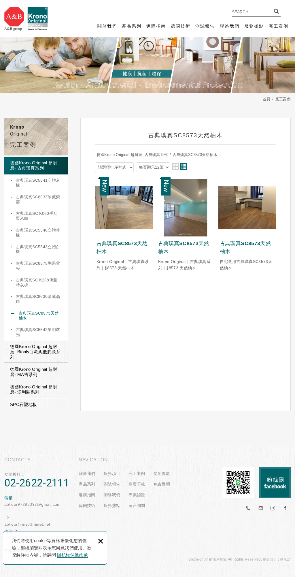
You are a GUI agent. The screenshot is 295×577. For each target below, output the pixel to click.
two (175, 166)
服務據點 (254, 26)
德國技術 (180, 26)
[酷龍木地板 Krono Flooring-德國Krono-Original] (26, 18)
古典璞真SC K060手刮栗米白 (37, 216)
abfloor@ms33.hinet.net (27, 524)
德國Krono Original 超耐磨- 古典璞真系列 (33, 165)
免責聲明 (162, 484)
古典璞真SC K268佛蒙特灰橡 (37, 282)
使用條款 (162, 473)
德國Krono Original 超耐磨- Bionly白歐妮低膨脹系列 (35, 351)
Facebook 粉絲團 (275, 482)
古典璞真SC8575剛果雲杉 (38, 265)
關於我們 (107, 26)
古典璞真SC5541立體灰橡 (38, 182)
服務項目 (112, 473)
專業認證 (136, 495)
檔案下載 (136, 484)
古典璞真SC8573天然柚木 (39, 315)
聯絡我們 (229, 26)
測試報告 (205, 26)
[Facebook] (285, 508)
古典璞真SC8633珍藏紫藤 (38, 199)
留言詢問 (136, 505)
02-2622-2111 (36, 483)
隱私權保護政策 (72, 554)
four (183, 166)
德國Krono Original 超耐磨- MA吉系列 (33, 372)
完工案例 (278, 26)
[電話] (248, 508)
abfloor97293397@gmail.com (32, 504)
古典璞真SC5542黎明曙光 (38, 332)
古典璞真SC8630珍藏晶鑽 (38, 299)
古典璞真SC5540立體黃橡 (38, 232)
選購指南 (156, 26)
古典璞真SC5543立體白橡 (38, 249)
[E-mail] (260, 508)
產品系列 (131, 26)
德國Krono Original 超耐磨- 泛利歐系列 (33, 389)
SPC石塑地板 (23, 404)
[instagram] (273, 508)
